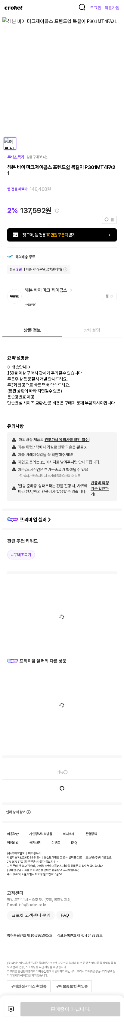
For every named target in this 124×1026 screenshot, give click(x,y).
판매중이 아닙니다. (70, 1009)
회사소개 (68, 833)
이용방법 (12, 842)
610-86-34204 (32, 857)
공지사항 (35, 842)
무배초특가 (15, 157)
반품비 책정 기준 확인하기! (100, 488)
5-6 (61, 874)
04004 (17, 874)
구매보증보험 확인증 (72, 986)
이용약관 (12, 833)
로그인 (95, 7)
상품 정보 (32, 330)
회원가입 (111, 7)
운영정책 (91, 833)
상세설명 (92, 330)
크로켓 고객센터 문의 (30, 915)
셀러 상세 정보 (15, 812)
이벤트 (55, 842)
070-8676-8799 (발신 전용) (22, 861)
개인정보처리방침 (40, 833)
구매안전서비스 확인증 (29, 986)
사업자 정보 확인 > (47, 861)
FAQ (74, 842)
